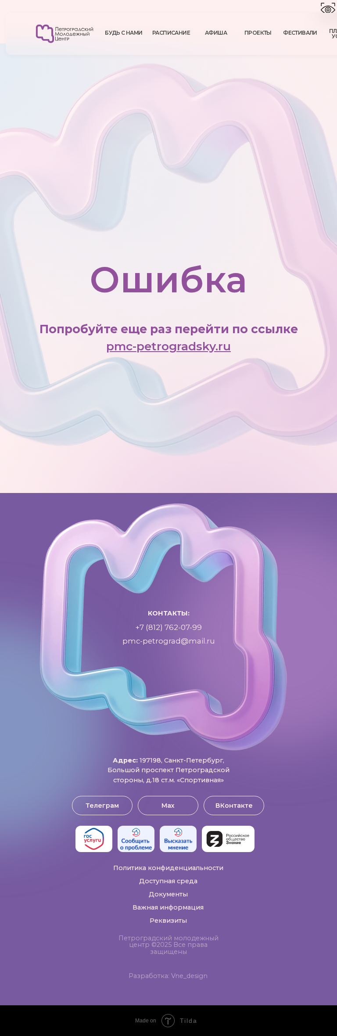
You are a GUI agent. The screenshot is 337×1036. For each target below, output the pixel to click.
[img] (64, 34)
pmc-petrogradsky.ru (168, 698)
